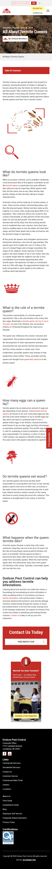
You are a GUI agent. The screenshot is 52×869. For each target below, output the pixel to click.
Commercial (38, 13)
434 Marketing (29, 860)
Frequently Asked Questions (15, 818)
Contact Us (7, 772)
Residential (37, 8)
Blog (5, 809)
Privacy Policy (9, 822)
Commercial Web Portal (13, 780)
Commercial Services (12, 763)
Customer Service (10, 776)
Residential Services (11, 767)
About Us (6, 796)
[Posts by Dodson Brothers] (15, 41)
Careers (6, 785)
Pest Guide (7, 800)
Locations (7, 789)
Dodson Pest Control (7, 10)
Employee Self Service (12, 813)
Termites (7, 28)
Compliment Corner (11, 805)
